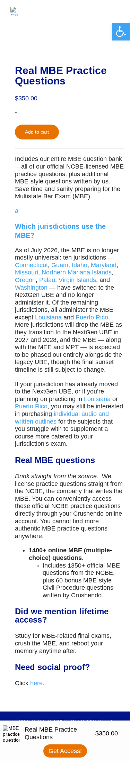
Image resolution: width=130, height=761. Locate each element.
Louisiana (48, 317)
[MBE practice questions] (65, 30)
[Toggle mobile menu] (117, 10)
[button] (69, 223)
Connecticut (31, 265)
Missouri (26, 272)
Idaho (79, 265)
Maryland (103, 265)
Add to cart (37, 132)
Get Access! (65, 751)
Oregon (25, 280)
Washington (31, 287)
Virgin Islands (77, 280)
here (36, 683)
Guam (59, 265)
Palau (47, 280)
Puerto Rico (92, 317)
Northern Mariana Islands (77, 272)
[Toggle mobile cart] (104, 10)
